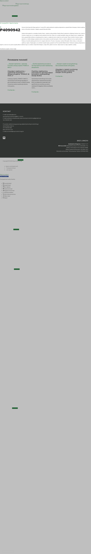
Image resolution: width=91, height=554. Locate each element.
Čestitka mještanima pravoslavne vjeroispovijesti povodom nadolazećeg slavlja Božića (42, 73)
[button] (7, 551)
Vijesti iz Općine (13, 23)
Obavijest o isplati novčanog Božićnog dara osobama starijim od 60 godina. (66, 70)
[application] (10, 15)
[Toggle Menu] (15, 16)
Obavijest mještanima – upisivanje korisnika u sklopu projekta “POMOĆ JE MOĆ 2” (18, 73)
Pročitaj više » (11, 90)
